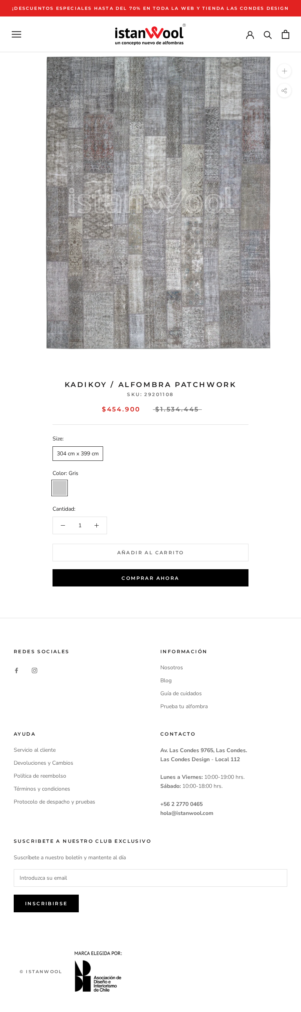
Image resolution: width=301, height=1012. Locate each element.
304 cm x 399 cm (78, 453)
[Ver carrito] (285, 34)
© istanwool (41, 971)
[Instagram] (34, 670)
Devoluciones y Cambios (43, 763)
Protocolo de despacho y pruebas (54, 802)
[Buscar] (268, 34)
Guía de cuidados (181, 693)
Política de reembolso (40, 776)
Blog (166, 680)
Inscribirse (46, 903)
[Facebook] (16, 670)
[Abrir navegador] (16, 34)
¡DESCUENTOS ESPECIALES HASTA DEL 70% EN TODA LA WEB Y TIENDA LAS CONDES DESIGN (150, 8)
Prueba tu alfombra (184, 706)
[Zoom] (284, 71)
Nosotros (171, 667)
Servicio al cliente (35, 750)
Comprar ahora (150, 578)
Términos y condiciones (42, 789)
